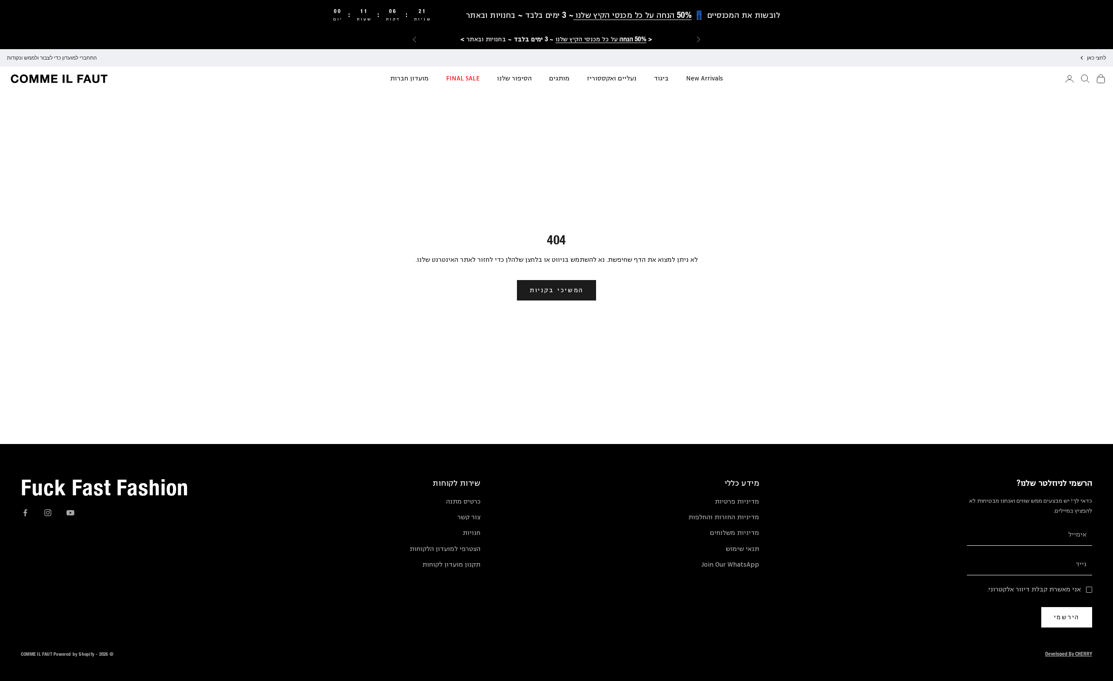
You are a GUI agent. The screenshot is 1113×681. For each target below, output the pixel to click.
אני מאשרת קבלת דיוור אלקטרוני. (1034, 589)
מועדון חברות (409, 78)
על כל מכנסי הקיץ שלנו (601, 39)
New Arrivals (704, 78)
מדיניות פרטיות (737, 501)
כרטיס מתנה (463, 501)
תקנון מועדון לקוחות (451, 564)
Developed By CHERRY (1068, 653)
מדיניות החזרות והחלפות (723, 517)
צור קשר (468, 517)
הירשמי (1067, 617)
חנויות (471, 532)
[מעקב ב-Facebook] (25, 512)
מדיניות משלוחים (734, 532)
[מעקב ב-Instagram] (47, 512)
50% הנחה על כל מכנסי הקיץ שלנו (632, 15)
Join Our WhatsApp (730, 564)
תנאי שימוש (742, 549)
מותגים (559, 78)
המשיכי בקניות (556, 290)
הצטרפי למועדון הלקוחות (445, 549)
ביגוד (661, 78)
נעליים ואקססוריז (611, 78)
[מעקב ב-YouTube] (70, 512)
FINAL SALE (463, 78)
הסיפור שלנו (514, 78)
